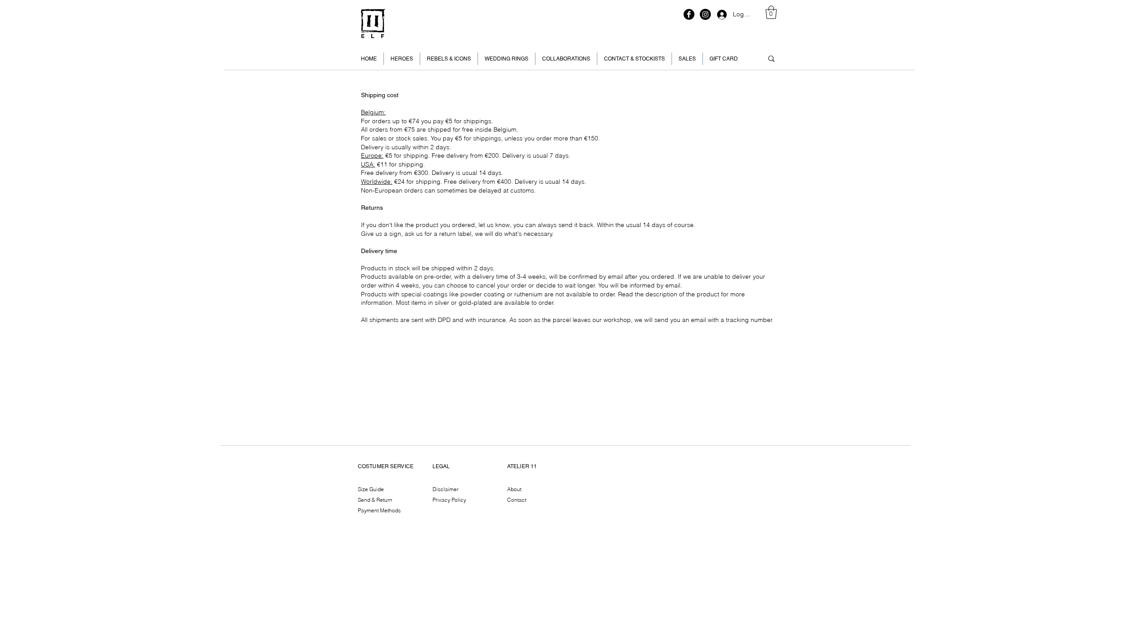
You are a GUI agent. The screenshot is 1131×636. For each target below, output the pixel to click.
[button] (771, 12)
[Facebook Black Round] (689, 14)
